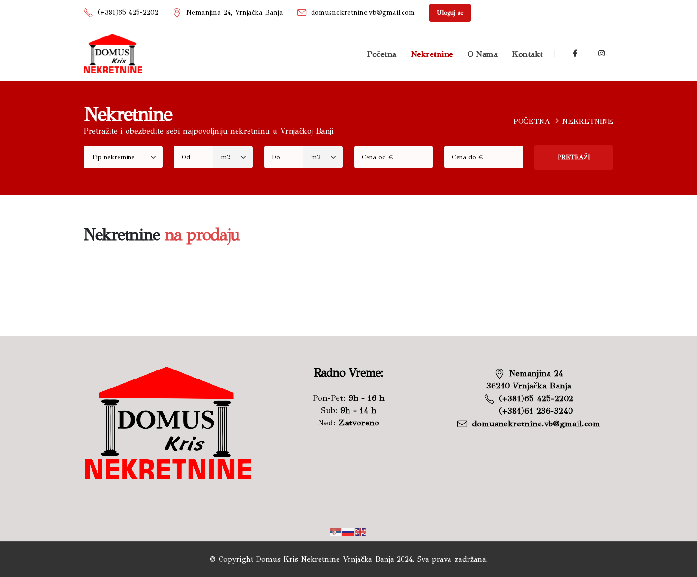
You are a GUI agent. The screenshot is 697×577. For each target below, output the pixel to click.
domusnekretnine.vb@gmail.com (363, 12)
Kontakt (527, 54)
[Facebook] (575, 53)
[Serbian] (336, 531)
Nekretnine (432, 54)
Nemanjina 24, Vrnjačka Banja (234, 12)
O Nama (482, 54)
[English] (361, 531)
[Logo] (113, 53)
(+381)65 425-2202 (128, 12)
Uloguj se (450, 13)
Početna (381, 54)
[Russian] (348, 531)
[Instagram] (601, 53)
